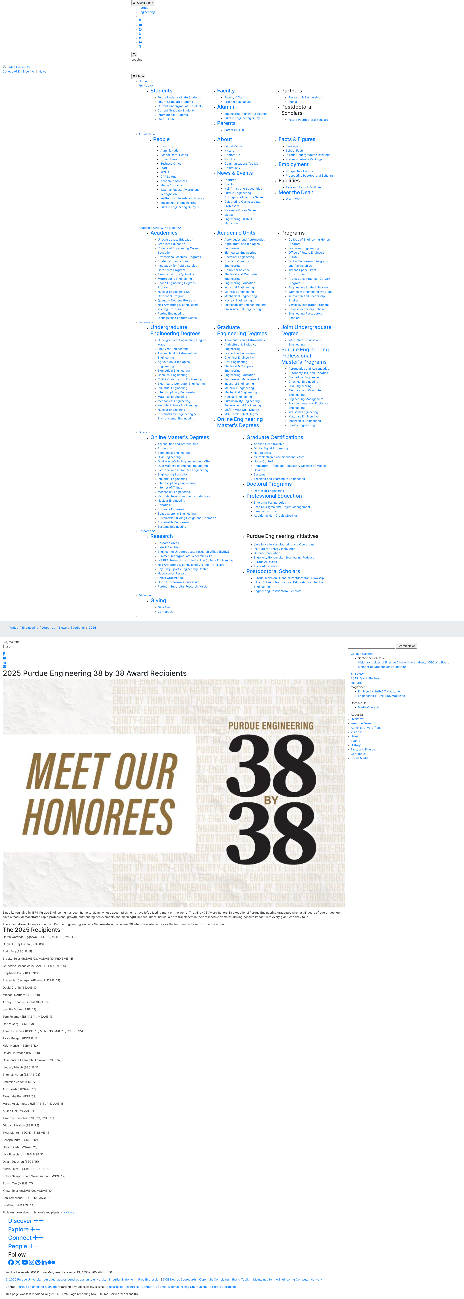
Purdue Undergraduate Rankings (308, 155)
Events (229, 184)
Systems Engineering (172, 526)
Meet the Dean (296, 192)
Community (232, 168)
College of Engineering (18, 71)
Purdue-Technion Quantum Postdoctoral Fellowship (289, 578)
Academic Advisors (173, 181)
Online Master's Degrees (179, 437)
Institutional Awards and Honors (182, 198)
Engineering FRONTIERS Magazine (381, 696)
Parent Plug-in (234, 130)
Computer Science (237, 270)
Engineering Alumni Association (246, 113)
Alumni (225, 107)
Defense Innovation (267, 553)
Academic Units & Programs (158, 227)
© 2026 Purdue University (23, 1279)
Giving (143, 595)
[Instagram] (140, 20)
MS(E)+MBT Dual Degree (241, 414)
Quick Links (144, 3)
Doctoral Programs (269, 484)
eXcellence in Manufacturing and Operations (284, 544)
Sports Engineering (302, 425)
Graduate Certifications (274, 437)
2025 (92, 627)
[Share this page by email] (4, 667)
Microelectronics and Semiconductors (184, 496)
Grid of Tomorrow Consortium (178, 582)
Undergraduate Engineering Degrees (175, 330)
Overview (357, 719)
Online (143, 432)
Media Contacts (171, 185)
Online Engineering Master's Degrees (240, 422)
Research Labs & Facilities (303, 187)
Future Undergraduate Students (179, 97)
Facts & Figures (297, 139)
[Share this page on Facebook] (4, 653)
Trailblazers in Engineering (178, 202)
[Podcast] (140, 47)
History (229, 150)
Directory (166, 146)
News (42, 71)
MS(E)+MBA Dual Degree (241, 409)
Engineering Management (241, 379)
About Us (145, 134)
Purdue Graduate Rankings (304, 159)
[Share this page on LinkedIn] (4, 662)
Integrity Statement (122, 1279)
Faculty (226, 91)
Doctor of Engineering (269, 491)
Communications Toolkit (241, 163)
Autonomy (165, 448)
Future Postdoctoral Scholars (308, 119)
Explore (19, 1229)
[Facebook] (140, 29)
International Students (173, 115)
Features (230, 180)
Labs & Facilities (169, 547)
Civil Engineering (235, 362)
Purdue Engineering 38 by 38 (244, 118)
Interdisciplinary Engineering (177, 392)
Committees (168, 159)
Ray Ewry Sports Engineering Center (183, 569)
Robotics (164, 505)
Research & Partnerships (305, 97)
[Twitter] (140, 34)
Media (293, 102)
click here (67, 1212)
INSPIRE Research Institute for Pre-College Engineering (195, 560)
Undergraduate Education (175, 239)
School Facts (295, 150)
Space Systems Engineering (177, 513)
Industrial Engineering (239, 287)
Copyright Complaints (214, 1279)
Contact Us (232, 155)
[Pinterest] (38, 1263)
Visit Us (229, 159)
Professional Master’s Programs (179, 257)
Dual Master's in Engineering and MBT (184, 466)
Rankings (292, 146)
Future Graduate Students (175, 102)
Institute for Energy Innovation (274, 549)
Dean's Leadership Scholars (307, 309)
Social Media (233, 146)
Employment (294, 164)
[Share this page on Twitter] (4, 658)
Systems (259, 474)
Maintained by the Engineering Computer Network (287, 1279)
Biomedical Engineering (240, 252)
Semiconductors (265, 511)
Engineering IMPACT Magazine (379, 691)
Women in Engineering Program (310, 291)
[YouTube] (140, 25)
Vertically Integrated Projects (309, 305)
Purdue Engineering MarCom (37, 1286)
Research (145, 531)
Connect (20, 1237)
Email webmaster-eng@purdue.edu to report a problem (198, 1286)
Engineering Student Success (308, 287)
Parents (226, 123)
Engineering (147, 12)
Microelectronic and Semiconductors (279, 457)
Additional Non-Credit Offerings (276, 515)
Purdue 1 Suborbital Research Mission (183, 586)
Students (161, 91)
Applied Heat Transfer (269, 444)
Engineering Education (239, 283)
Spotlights (78, 627)
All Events (357, 674)
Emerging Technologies (270, 502)
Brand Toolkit (241, 1279)
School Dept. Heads (174, 155)
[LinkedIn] (140, 38)
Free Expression (149, 1279)
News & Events (235, 173)
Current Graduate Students (176, 110)
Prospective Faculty (238, 102)
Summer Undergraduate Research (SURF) (186, 556)
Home (143, 81)
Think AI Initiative (265, 566)
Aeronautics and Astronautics (244, 239)
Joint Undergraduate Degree (306, 330)
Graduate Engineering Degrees (242, 330)
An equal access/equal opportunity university (75, 1279)
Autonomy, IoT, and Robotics (308, 373)
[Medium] (140, 42)
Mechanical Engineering (240, 296)
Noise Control (263, 461)
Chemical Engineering (239, 257)
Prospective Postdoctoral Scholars (310, 175)
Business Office (170, 163)
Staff (163, 168)
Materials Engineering (239, 291)
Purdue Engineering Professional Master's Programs (305, 355)
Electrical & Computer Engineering (181, 383)
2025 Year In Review (365, 678)
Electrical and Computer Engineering (183, 470)
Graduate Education (171, 244)
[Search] (134, 54)
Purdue (143, 7)
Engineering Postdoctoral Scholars (277, 591)
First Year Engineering (173, 349)
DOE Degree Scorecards (179, 1279)
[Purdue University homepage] (16, 67)
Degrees (145, 322)
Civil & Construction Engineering (180, 379)
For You (144, 85)
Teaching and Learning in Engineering (279, 479)
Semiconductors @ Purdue (176, 274)
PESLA (165, 172)
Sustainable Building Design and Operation (187, 518)
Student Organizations (173, 261)
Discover (21, 1220)
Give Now (164, 607)
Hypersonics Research (173, 573)
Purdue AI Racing (265, 562)
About (224, 139)
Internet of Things (170, 487)
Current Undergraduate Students (180, 106)
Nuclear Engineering (238, 300)
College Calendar (362, 653)
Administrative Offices (366, 727)
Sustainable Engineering (174, 522)
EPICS (293, 257)
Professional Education (274, 496)
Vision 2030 (294, 199)
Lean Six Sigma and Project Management (282, 507)
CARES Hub (166, 119)
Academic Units (236, 233)
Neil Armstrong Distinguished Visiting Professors (191, 564)
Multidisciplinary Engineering (177, 405)
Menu (139, 76)
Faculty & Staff (234, 97)
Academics (163, 233)
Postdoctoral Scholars (273, 571)
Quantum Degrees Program (176, 300)
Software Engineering (172, 509)
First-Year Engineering (304, 248)
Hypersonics (262, 452)
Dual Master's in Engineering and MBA (184, 461)
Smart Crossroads (170, 578)
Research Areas (168, 543)
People (161, 139)
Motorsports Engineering (175, 278)
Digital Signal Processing (271, 448)
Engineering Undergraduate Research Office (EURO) (193, 551)
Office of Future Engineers (306, 252)
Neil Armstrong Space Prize (243, 188)
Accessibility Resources (122, 1286)
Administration (170, 150)
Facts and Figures (363, 749)
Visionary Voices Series (240, 210)
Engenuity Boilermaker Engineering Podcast (284, 557)
